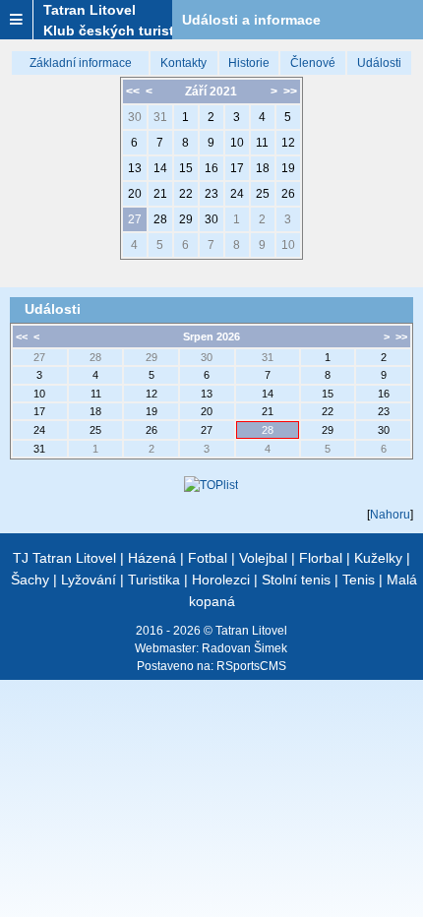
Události (379, 63)
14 (160, 168)
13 (135, 168)
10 (237, 143)
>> (290, 91)
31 (160, 117)
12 (288, 143)
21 (160, 194)
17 (237, 168)
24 (237, 194)
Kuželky (378, 558)
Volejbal (263, 558)
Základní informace (81, 63)
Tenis (358, 579)
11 (262, 143)
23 (211, 194)
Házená (152, 558)
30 (135, 117)
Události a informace (251, 20)
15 (186, 168)
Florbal (320, 558)
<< (133, 91)
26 (288, 194)
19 (288, 168)
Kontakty (183, 63)
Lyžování (88, 579)
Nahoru (390, 514)
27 (135, 219)
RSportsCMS (251, 666)
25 (263, 194)
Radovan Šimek (244, 648)
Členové (312, 63)
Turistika (154, 579)
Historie (249, 63)
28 (160, 219)
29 (186, 219)
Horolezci (221, 579)
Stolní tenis (296, 579)
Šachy (30, 579)
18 (263, 168)
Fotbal (207, 558)
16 (211, 168)
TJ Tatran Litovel (64, 558)
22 (186, 194)
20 (135, 194)
